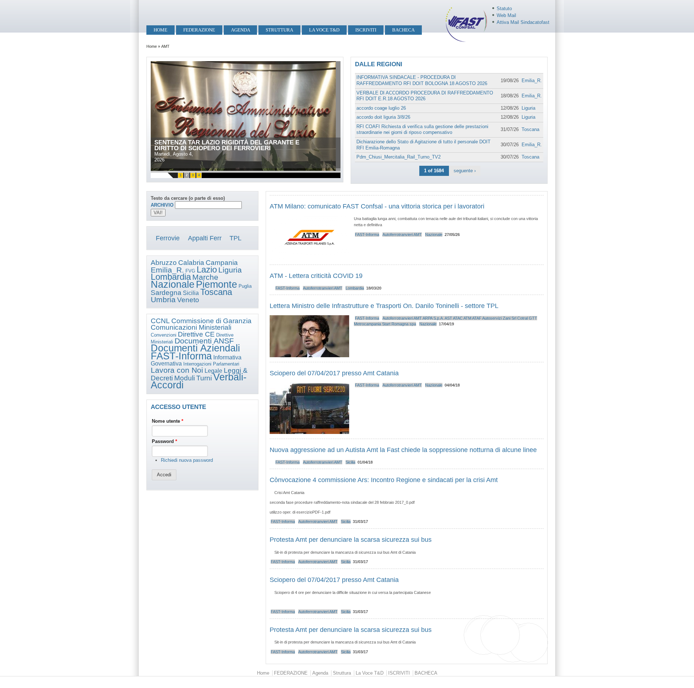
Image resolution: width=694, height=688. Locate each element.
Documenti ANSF (204, 341)
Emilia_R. (532, 80)
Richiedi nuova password (187, 460)
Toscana (530, 129)
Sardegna (166, 292)
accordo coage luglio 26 (381, 108)
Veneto (188, 300)
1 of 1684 (434, 170)
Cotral (522, 318)
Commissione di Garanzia (211, 321)
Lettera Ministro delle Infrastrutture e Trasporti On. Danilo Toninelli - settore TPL (384, 305)
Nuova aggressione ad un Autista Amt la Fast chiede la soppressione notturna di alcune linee (403, 449)
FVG (190, 271)
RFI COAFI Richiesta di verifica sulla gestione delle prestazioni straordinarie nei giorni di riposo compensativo (422, 129)
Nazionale (172, 284)
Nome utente (167, 421)
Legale (213, 371)
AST (448, 318)
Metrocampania (367, 324)
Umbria (163, 299)
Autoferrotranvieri (397, 234)
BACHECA (403, 30)
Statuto (504, 8)
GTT (533, 318)
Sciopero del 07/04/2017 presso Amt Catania (334, 373)
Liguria (528, 108)
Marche (205, 277)
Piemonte (216, 284)
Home (160, 30)
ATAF (476, 318)
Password (164, 441)
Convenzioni (163, 335)
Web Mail (506, 15)
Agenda (240, 30)
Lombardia (171, 277)
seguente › (465, 170)
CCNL (160, 321)
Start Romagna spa (399, 324)
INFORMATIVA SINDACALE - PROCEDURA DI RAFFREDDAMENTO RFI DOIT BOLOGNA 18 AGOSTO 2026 (421, 80)
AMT (418, 234)
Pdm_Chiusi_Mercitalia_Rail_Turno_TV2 (398, 157)
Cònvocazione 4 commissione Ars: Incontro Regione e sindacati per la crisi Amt (384, 480)
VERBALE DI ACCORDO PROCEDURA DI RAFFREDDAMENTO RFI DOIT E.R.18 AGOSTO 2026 (424, 96)
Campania (222, 262)
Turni (204, 378)
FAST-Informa (181, 356)
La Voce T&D (324, 30)
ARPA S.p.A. (433, 318)
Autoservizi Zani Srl (499, 318)
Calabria (191, 262)
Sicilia (191, 293)
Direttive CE (196, 334)
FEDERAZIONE (199, 30)
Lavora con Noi (177, 370)
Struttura (279, 30)
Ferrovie (168, 238)
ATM (467, 318)
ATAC (458, 318)
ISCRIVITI (365, 30)
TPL (235, 238)
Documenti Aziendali (195, 348)
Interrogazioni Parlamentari (211, 364)
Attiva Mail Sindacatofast (523, 22)
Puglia (245, 286)
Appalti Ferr (205, 238)
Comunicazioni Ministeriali (191, 327)
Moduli (184, 378)
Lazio (207, 269)
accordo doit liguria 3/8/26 (383, 117)
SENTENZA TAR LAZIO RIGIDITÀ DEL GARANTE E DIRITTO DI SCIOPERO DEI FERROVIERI (226, 145)
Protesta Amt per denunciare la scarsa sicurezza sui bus (351, 539)
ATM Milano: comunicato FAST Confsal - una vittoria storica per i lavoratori (379, 206)
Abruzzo (164, 262)
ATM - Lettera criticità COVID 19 (316, 275)
